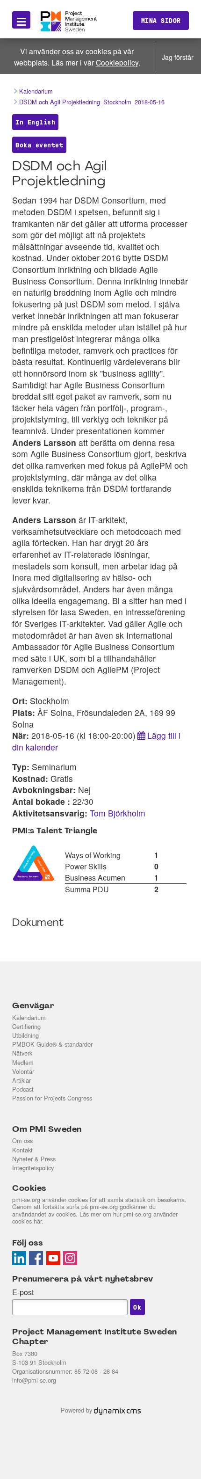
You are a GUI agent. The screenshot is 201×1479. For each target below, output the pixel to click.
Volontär (23, 1071)
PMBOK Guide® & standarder (52, 1044)
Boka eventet (39, 145)
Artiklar (21, 1080)
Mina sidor (161, 20)
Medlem (23, 1062)
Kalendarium (29, 1017)
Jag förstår (178, 57)
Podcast (23, 1089)
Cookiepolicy (117, 62)
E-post (23, 1292)
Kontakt (22, 1149)
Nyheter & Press (34, 1158)
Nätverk (22, 1053)
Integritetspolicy (33, 1167)
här (38, 1221)
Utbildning (25, 1035)
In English (35, 122)
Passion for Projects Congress (52, 1097)
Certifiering (26, 1026)
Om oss (22, 1140)
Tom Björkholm (117, 813)
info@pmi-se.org (34, 1380)
